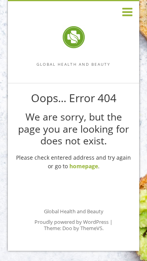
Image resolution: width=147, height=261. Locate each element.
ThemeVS (91, 228)
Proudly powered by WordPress (71, 221)
